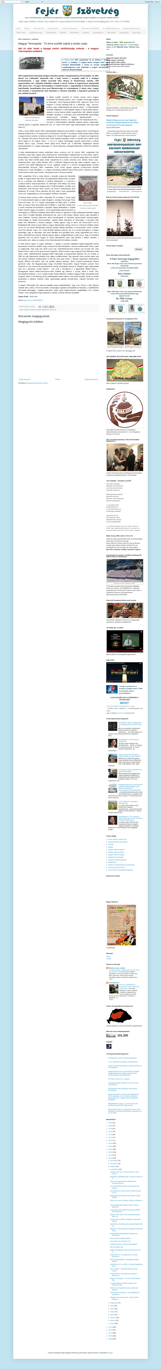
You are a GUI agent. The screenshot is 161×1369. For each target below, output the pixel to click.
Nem (109, 706)
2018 (110, 1146)
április (112, 1315)
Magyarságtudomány (131, 28)
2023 (110, 1131)
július (112, 1306)
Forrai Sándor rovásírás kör (117, 839)
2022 (110, 1135)
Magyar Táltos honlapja (116, 855)
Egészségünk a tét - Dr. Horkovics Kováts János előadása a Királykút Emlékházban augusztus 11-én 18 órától (125, 1111)
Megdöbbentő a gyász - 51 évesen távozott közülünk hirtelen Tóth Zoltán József (122, 1104)
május (112, 1312)
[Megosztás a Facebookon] (51, 306)
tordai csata (52, 309)
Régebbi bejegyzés (91, 379)
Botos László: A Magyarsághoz (120, 1238)
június (112, 1309)
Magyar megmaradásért (116, 849)
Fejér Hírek (20, 32)
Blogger (110, 1353)
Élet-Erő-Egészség (116, 1247)
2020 (110, 1140)
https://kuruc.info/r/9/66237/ (33, 300)
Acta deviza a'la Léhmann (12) (120, 1241)
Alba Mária (111, 32)
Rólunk (27, 28)
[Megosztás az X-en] (48, 306)
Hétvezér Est (39, 28)
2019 (110, 1143)
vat (132, 706)
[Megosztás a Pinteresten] (53, 306)
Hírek (18, 28)
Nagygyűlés (124, 32)
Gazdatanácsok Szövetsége (117, 842)
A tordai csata (68, 60)
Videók (108, 959)
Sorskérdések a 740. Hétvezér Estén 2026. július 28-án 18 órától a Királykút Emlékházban (130, 818)
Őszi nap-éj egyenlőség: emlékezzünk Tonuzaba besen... (123, 1182)
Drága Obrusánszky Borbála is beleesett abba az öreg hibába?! (129, 755)
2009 (110, 1339)
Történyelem (51, 32)
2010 (110, 1336)
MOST (124, 703)
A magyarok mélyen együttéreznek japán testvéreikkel (130, 770)
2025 (110, 1126)
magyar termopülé (29, 309)
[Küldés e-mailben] (43, 306)
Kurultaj (110, 844)
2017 (110, 1149)
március (113, 1317)
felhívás (121, 713)
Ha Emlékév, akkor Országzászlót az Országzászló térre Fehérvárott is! (130, 724)
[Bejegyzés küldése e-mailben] (39, 306)
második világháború (42, 309)
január (112, 1323)
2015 (110, 1155)
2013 (110, 1327)
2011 (110, 1333)
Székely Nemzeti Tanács (116, 867)
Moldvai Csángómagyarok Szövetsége (121, 865)
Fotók (108, 956)
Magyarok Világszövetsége (117, 860)
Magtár (110, 847)
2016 (110, 1152)
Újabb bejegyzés (24, 379)
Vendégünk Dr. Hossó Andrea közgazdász (122, 1058)
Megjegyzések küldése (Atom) (37, 383)
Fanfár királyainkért (69, 28)
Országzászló (53, 28)
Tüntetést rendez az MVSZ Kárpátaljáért (123, 1244)
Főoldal (57, 379)
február (113, 1320)
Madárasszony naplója (117, 968)
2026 (110, 1123)
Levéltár (86, 32)
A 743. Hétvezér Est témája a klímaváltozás (122, 1062)
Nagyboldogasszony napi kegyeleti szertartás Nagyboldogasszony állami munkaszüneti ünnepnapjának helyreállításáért (130, 787)
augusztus (114, 1303)
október (113, 1166)
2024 (110, 1129)
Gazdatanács (98, 32)
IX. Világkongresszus (111, 28)
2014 (110, 1158)
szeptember (114, 1169)
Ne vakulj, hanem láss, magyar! (119, 1079)
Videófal (63, 32)
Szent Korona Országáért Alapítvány (120, 870)
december (114, 1160)
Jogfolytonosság (35, 32)
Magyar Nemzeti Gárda (116, 852)
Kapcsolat (136, 32)
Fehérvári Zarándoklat (90, 28)
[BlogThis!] (46, 306)
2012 (110, 1330)
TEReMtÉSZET (114, 983)
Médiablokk (74, 32)
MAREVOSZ (112, 862)
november (114, 1163)
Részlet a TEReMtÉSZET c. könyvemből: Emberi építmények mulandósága (129, 986)
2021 (110, 1137)
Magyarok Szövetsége (115, 857)
